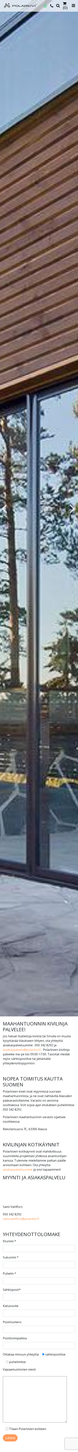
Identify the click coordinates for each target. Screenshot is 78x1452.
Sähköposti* (12, 1290)
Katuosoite (10, 1306)
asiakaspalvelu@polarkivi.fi (22, 1050)
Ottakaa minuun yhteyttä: (21, 1354)
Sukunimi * (11, 1257)
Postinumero (12, 1322)
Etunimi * (9, 1241)
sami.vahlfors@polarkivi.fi (21, 1219)
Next (72, 508)
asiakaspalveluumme (18, 1169)
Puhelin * (9, 1273)
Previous (4, 508)
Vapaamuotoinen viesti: (19, 1369)
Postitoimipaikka (15, 1338)
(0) (65, 7)
